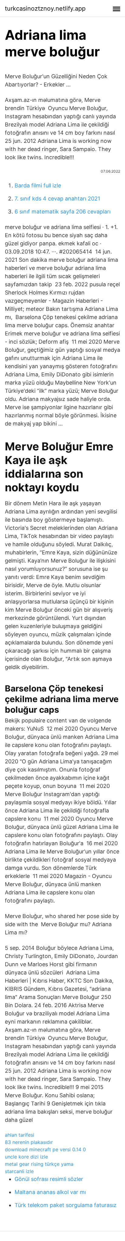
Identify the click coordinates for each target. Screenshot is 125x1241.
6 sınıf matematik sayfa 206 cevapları (62, 211)
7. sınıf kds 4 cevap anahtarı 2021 (57, 198)
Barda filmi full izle (38, 185)
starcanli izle (19, 1171)
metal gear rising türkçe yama (39, 1164)
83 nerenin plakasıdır (29, 1142)
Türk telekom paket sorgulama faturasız (66, 1205)
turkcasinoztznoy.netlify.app (45, 8)
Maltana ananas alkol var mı (50, 1192)
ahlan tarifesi (19, 1135)
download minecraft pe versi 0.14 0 (45, 1149)
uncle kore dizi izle (26, 1157)
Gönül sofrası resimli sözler (49, 1179)
